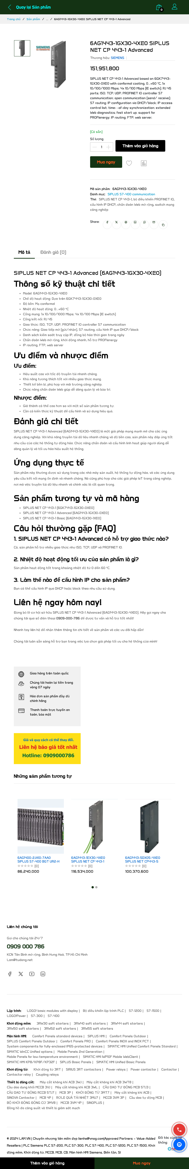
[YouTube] (32, 974)
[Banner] (47, 748)
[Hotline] (179, 1130)
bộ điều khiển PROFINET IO (153, 199)
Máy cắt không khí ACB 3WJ (61, 1082)
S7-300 (37, 1016)
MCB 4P (45, 1098)
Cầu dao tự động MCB (145, 1098)
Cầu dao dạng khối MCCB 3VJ (28, 1087)
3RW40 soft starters (90, 1023)
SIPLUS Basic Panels (75, 1062)
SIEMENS (117, 58)
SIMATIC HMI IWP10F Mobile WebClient (110, 1057)
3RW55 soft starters (97, 1029)
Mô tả (24, 252)
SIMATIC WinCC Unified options (30, 1052)
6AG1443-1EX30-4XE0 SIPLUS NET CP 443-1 (88, 860)
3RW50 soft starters (23, 1029)
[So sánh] (143, 163)
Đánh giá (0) (53, 252)
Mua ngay (106, 162)
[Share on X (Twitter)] (116, 224)
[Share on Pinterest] (126, 224)
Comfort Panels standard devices (57, 1036)
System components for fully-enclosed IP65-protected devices (55, 1046)
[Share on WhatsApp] (144, 224)
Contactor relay (19, 1075)
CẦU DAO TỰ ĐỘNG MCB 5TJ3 (125, 1087)
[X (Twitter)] (21, 974)
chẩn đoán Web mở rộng (135, 205)
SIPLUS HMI (96, 1036)
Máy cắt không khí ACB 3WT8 (109, 1082)
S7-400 (53, 1016)
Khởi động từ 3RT (47, 1069)
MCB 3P (65, 1093)
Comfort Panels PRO (75, 1041)
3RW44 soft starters (127, 1023)
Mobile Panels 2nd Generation (80, 1052)
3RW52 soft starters (60, 1029)
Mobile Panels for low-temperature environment (42, 1057)
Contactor (169, 1069)
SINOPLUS (94, 1103)
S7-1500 (153, 1011)
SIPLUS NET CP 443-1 (115, 199)
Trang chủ (14, 19)
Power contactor (143, 1069)
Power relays (116, 1069)
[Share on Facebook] (107, 224)
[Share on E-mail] (154, 224)
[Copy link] (163, 224)
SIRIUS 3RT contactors (83, 1069)
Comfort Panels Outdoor (128, 1036)
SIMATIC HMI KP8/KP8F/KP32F (31, 1062)
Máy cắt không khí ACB (132, 1093)
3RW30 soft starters (53, 1023)
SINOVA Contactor (21, 1098)
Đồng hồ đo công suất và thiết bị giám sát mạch (43, 1108)
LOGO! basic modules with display (52, 1011)
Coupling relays (47, 1075)
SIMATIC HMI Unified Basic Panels (121, 1062)
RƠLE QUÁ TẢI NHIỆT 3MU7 (77, 1098)
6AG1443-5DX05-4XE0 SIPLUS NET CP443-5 (142, 860)
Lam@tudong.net (20, 960)
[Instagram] (43, 974)
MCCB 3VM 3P (113, 1098)
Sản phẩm (33, 19)
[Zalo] (179, 1144)
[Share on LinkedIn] (135, 224)
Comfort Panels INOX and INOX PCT (122, 1041)
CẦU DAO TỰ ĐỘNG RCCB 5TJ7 (30, 1093)
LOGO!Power (16, 1016)
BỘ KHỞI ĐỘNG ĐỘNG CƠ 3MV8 (31, 1103)
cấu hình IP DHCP (103, 205)
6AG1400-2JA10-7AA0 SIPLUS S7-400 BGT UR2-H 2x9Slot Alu (38, 860)
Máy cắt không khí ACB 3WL (76, 1087)
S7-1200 (135, 1011)
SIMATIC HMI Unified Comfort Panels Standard (142, 1046)
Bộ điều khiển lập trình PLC (103, 1011)
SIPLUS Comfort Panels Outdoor (31, 1041)
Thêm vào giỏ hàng (140, 145)
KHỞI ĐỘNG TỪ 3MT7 (92, 1093)
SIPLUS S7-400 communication (131, 194)
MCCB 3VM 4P (71, 1103)
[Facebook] (9, 974)
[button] (93, 887)
